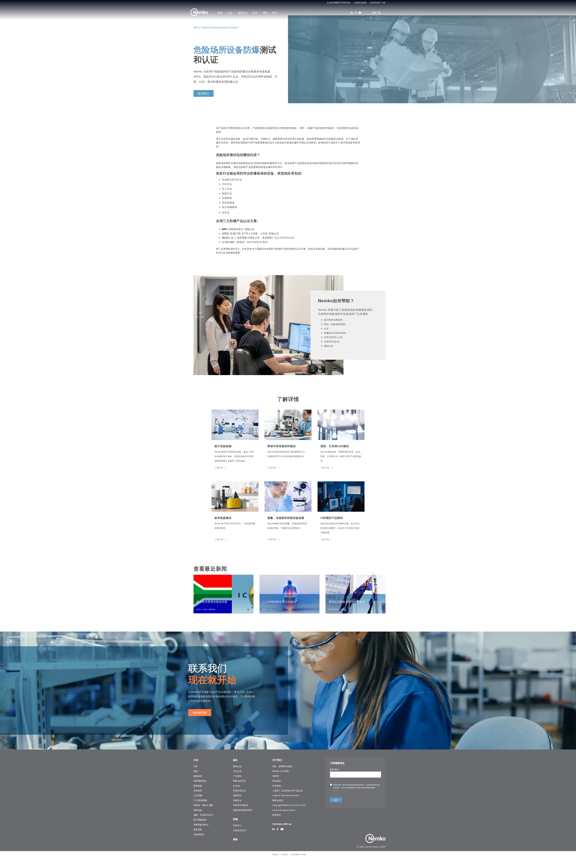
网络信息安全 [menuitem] (239, 780)
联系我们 (203, 93)
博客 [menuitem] (264, 12)
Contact (284, 854)
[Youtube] (359, 12)
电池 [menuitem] (196, 770)
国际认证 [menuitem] (237, 766)
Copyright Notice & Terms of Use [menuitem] (289, 805)
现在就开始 (200, 712)
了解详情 (218, 467)
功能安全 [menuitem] (237, 800)
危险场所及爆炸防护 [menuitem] (242, 809)
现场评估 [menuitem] (237, 795)
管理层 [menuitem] (275, 775)
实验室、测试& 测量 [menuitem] (203, 805)
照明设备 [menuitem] (198, 809)
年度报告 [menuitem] (276, 785)
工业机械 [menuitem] (198, 795)
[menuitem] (195, 841)
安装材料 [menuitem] (198, 790)
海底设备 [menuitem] (198, 829)
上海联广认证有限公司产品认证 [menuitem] (287, 790)
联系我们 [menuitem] (276, 814)
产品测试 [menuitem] (237, 775)
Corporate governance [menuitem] (283, 809)
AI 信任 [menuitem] (236, 785)
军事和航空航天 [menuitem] (201, 824)
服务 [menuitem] (220, 12)
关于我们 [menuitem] (277, 760)
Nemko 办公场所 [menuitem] (280, 770)
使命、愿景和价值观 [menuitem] (282, 766)
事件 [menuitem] (274, 12)
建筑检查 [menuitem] (198, 775)
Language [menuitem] (360, 2)
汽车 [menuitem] (196, 766)
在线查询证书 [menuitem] (239, 830)
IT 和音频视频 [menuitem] (200, 800)
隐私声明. (336, 790)
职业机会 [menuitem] (276, 780)
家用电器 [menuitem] (198, 785)
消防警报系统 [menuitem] (200, 780)
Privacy (275, 854)
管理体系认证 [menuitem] (239, 790)
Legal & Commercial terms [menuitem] (285, 795)
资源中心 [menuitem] (243, 12)
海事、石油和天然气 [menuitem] (203, 814)
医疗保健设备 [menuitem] (200, 819)
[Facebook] (355, 12)
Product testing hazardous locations (220, 27)
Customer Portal (339, 2)
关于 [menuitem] (255, 12)
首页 (196, 27)
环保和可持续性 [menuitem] (240, 805)
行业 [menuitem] (230, 12)
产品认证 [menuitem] (237, 770)
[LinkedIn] (352, 12)
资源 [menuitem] (235, 819)
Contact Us (377, 2)
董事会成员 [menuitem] (277, 800)
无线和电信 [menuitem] (199, 834)
